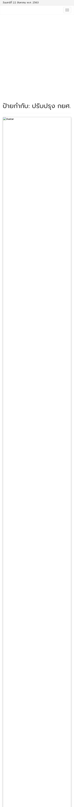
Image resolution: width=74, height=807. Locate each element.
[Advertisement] (37, 55)
